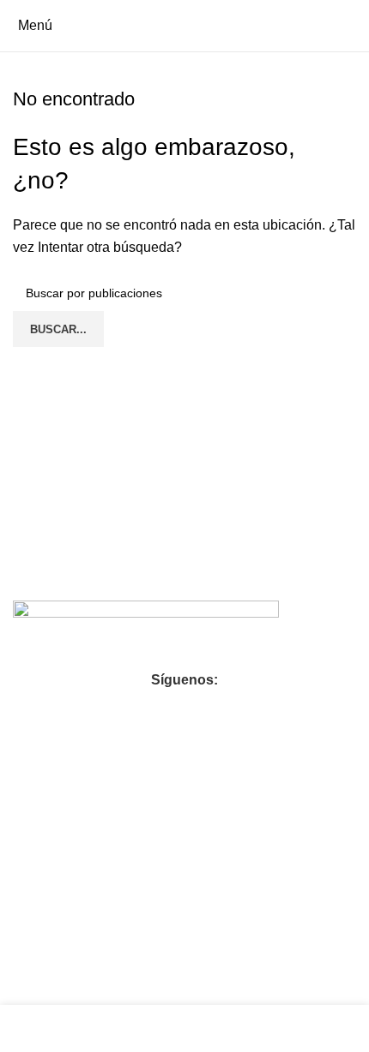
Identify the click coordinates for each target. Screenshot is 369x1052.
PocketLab (196, 986)
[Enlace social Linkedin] (215, 708)
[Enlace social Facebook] (123, 708)
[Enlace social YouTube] (184, 708)
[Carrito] (355, 25)
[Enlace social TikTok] (246, 708)
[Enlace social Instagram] (153, 708)
